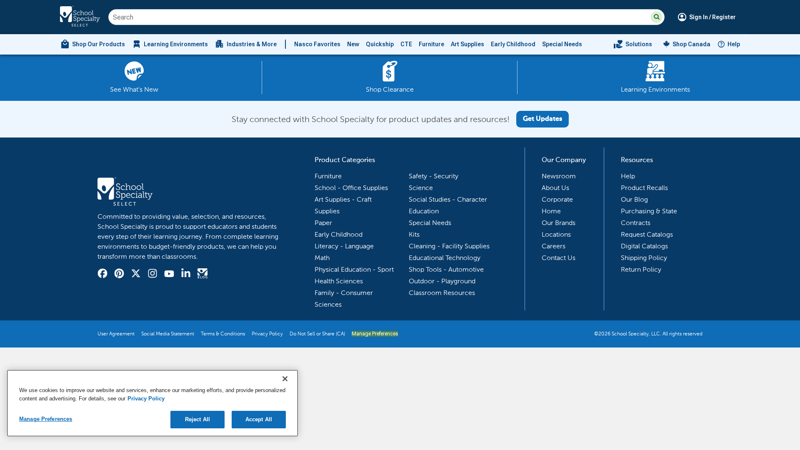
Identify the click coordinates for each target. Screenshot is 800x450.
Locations (556, 234)
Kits (414, 234)
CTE (406, 44)
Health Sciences (339, 281)
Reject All (197, 419)
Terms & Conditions (223, 334)
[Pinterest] (119, 274)
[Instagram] (153, 274)
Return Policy (641, 269)
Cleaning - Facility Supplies (449, 246)
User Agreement (116, 334)
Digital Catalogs (644, 246)
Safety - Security (433, 176)
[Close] (285, 379)
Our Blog (634, 199)
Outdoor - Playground (442, 281)
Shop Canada (691, 44)
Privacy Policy (267, 334)
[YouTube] (169, 274)
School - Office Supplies (351, 188)
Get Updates (542, 119)
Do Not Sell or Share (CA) (317, 334)
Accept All (258, 419)
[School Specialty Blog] (203, 274)
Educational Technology (444, 258)
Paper (323, 223)
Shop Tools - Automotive (446, 269)
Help (734, 44)
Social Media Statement (167, 334)
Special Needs (562, 44)
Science (421, 188)
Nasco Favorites (317, 44)
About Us (555, 188)
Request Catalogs (647, 234)
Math (322, 258)
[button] (656, 17)
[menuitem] (92, 44)
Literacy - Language (344, 246)
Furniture (431, 44)
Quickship (380, 44)
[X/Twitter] (136, 274)
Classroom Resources (442, 293)
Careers (553, 246)
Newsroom (559, 176)
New (353, 44)
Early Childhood (513, 44)
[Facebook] (103, 274)
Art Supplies (467, 44)
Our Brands (558, 223)
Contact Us (558, 258)
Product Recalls (644, 188)
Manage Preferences (375, 334)
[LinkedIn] (186, 274)
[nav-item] (632, 44)
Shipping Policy (644, 258)
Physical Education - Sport (354, 269)
